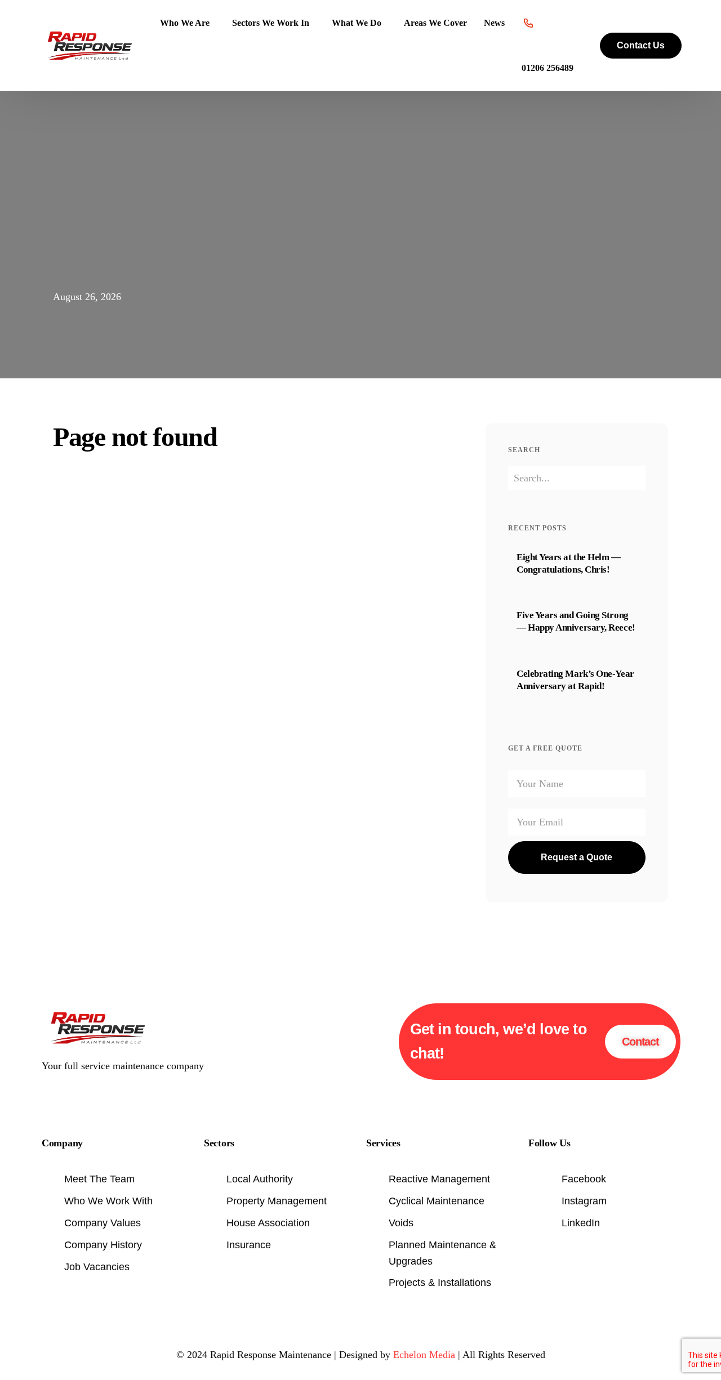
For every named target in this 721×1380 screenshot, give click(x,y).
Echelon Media (424, 1354)
